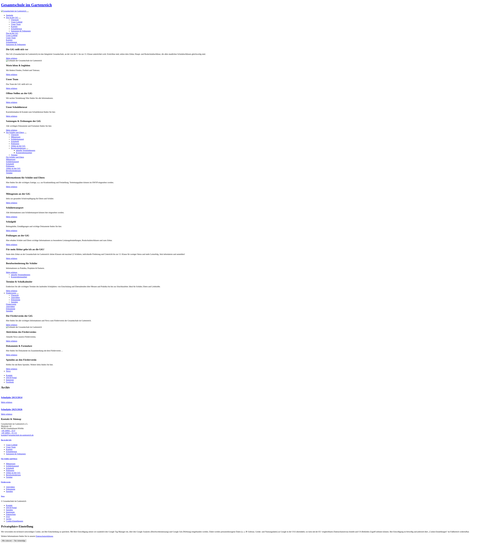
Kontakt (9, 505)
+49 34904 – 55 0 (8, 431)
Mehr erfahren (11, 58)
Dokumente (15, 300)
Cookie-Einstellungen (14, 521)
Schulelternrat (16, 29)
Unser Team (16, 24)
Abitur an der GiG (18, 146)
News (8, 371)
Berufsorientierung (18, 148)
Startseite (9, 15)
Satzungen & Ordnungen (21, 31)
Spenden (14, 302)
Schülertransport (17, 139)
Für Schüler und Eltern (15, 132)
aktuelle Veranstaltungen (25, 150)
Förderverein (11, 293)
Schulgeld (15, 141)
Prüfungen (15, 144)
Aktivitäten (15, 297)
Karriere (14, 26)
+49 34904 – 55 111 (9, 433)
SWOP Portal (11, 508)
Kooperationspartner (24, 153)
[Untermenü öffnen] (20, 18)
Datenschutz (11, 514)
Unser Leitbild (16, 22)
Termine (14, 155)
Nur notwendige (19, 541)
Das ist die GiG (12, 17)
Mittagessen (15, 137)
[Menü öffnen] (28, 11)
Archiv (8, 519)
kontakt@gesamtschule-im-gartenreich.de (17, 435)
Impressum (10, 512)
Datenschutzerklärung (44, 536)
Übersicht (15, 20)
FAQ (8, 517)
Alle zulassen (7, 541)
